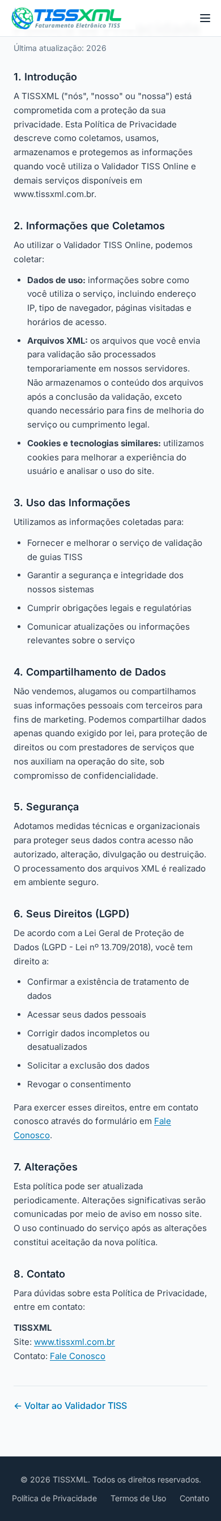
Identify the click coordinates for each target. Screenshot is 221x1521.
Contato (194, 1498)
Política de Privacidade (54, 1498)
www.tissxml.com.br (74, 1341)
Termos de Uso (138, 1498)
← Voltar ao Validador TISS (70, 1405)
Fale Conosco (77, 1356)
